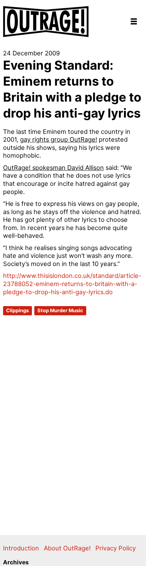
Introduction (21, 548)
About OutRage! (67, 548)
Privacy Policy (115, 548)
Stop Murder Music (60, 310)
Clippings (17, 310)
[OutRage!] (46, 18)
